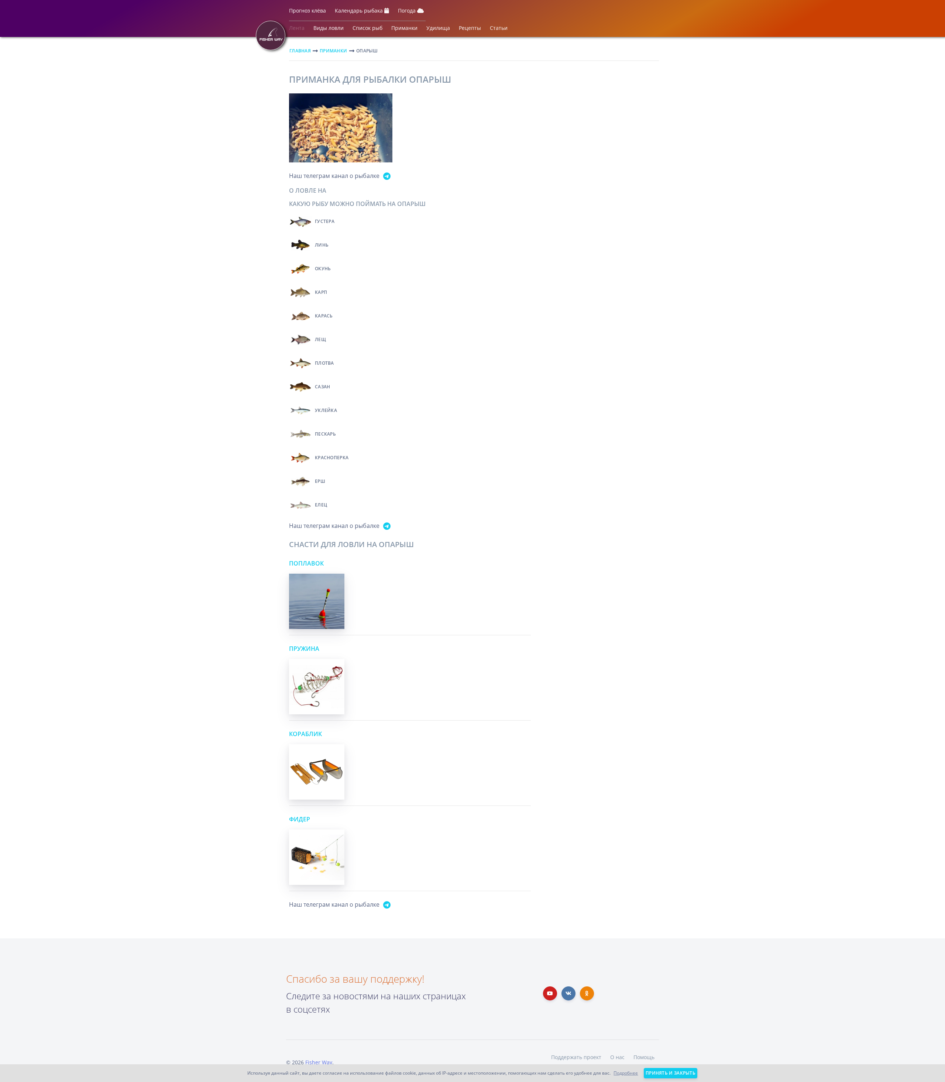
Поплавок (306, 563)
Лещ (320, 339)
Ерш (320, 481)
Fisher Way (318, 1062)
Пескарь (325, 434)
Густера (324, 221)
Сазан (322, 387)
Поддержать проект (576, 1057)
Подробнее (626, 1073)
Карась (324, 316)
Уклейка (326, 410)
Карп (321, 292)
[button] (307, 12)
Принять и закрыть (670, 1073)
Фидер (299, 819)
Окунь (323, 268)
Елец (321, 505)
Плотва (324, 363)
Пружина (304, 649)
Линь (322, 245)
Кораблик (305, 734)
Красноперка (331, 457)
